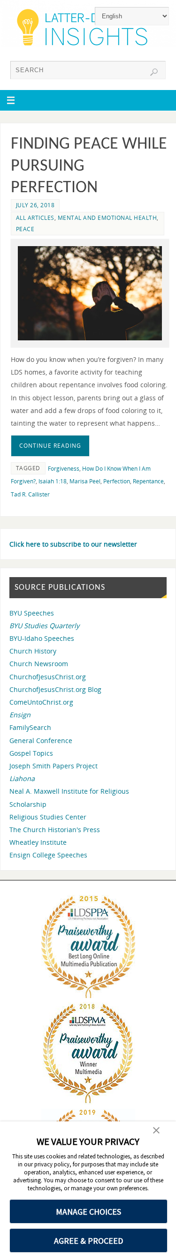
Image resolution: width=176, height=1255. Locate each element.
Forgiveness (63, 469)
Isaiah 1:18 (52, 481)
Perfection (116, 481)
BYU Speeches (31, 613)
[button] (156, 1131)
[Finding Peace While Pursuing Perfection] (90, 293)
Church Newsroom (38, 663)
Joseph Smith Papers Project (53, 765)
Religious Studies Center (47, 816)
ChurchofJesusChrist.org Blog (55, 689)
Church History (32, 650)
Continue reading (50, 445)
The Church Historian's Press (54, 829)
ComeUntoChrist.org (41, 702)
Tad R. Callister (30, 494)
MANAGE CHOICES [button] (88, 1211)
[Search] (154, 72)
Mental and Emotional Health (107, 218)
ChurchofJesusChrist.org (47, 676)
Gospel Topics (31, 753)
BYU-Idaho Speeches (41, 638)
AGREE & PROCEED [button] (88, 1240)
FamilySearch (30, 727)
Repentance (148, 481)
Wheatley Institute (38, 842)
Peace (25, 229)
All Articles (35, 218)
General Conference (40, 740)
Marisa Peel (84, 481)
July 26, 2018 (35, 205)
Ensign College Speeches (48, 854)
